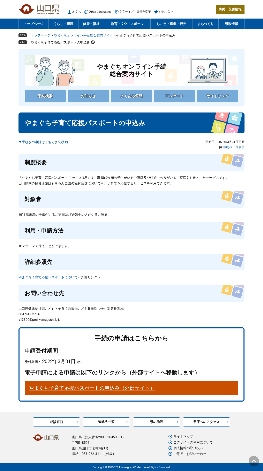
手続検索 (45, 96)
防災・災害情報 (230, 9)
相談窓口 (56, 422)
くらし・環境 (63, 24)
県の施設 (156, 422)
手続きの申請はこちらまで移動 (45, 142)
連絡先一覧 (106, 422)
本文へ (76, 11)
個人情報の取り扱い (188, 448)
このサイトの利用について (193, 442)
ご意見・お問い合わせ (189, 454)
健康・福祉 (91, 24)
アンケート (174, 96)
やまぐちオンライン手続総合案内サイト (83, 35)
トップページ (33, 24)
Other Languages (100, 11)
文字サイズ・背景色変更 (135, 11)
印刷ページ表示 (234, 147)
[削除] (93, 42)
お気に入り (166, 11)
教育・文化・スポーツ (127, 24)
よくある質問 (131, 96)
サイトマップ (183, 436)
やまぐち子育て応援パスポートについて (48, 277)
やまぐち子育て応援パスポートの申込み (60, 42)
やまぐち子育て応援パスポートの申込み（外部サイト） (92, 388)
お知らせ (88, 96)
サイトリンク (218, 96)
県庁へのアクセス (206, 422)
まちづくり (205, 24)
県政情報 (231, 24)
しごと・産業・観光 (171, 24)
